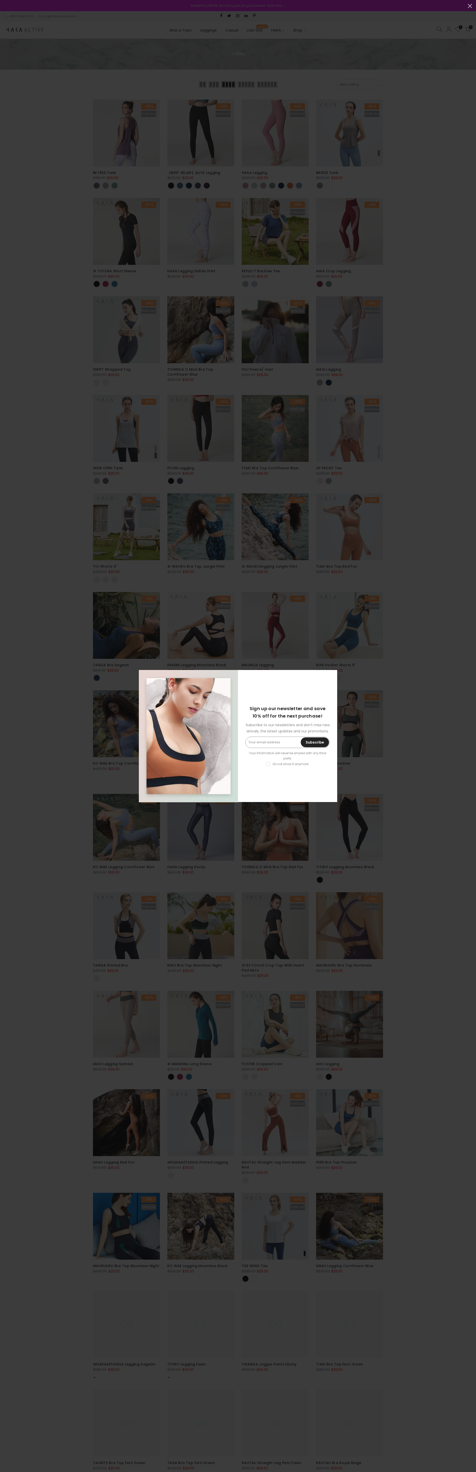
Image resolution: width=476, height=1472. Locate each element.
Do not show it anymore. (291, 764)
